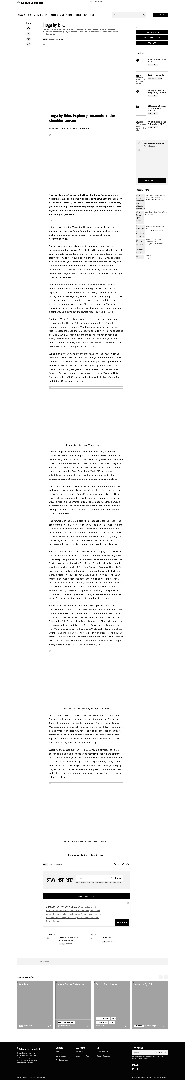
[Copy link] (28, 44)
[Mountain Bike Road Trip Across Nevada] (73, 1005)
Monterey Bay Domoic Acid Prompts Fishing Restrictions (157, 92)
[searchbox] (127, 15)
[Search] (144, 15)
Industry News (152, 65)
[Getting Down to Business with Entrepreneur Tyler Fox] (64, 940)
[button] (148, 15)
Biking (45, 39)
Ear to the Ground (102, 1022)
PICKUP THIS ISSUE (152, 32)
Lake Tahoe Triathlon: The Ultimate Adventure (155, 196)
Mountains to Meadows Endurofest (155, 227)
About (58, 1052)
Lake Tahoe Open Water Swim (156, 212)
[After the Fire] (108, 940)
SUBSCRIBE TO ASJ (152, 38)
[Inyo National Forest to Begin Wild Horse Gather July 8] (141, 126)
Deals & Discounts (103, 1056)
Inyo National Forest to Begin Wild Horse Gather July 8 (157, 123)
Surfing (62, 944)
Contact (32, 1077)
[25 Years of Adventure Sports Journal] (141, 64)
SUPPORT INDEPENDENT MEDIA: (73, 914)
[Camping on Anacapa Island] (141, 79)
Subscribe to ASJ (82, 1056)
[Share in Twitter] (28, 33)
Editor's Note (139, 1026)
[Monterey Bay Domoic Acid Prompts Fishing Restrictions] (141, 95)
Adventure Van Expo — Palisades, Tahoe (154, 241)
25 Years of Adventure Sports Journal (157, 61)
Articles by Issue (62, 1060)
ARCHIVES (152, 43)
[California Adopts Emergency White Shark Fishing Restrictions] (141, 110)
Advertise (79, 1052)
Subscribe (122, 922)
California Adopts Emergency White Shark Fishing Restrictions (157, 108)
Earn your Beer (102, 1052)
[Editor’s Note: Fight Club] (150, 1005)
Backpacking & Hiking (155, 78)
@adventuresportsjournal (154, 143)
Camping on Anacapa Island (156, 75)
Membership (41, 1077)
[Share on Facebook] (28, 28)
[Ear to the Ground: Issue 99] (112, 1005)
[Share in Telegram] (28, 38)
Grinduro (148, 256)
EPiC (104, 942)
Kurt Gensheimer (69, 1022)
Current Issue (61, 1056)
